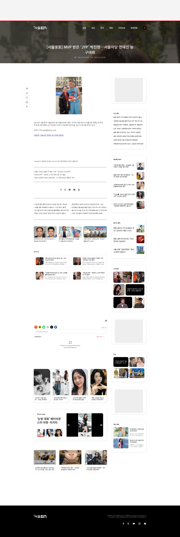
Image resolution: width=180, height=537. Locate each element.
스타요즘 (121, 28)
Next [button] (101, 425)
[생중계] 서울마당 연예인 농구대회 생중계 (48, 135)
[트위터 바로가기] (128, 523)
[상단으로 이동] (27, 107)
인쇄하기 (27, 102)
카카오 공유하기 (69, 190)
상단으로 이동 (27, 107)
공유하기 (27, 93)
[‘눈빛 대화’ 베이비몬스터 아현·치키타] (85, 425)
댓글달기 (27, 97)
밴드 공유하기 (79, 190)
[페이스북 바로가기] (123, 523)
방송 (93, 28)
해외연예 (134, 28)
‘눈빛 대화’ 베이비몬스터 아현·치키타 (49, 420)
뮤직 (102, 28)
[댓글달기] (27, 97)
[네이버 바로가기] (145, 523)
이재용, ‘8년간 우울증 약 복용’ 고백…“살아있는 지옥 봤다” (52, 171)
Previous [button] (68, 425)
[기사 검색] (143, 28)
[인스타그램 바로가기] (139, 523)
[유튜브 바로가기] (134, 523)
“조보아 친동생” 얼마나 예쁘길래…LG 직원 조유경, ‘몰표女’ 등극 (54, 177)
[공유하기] (27, 93)
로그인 (144, 515)
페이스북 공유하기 (61, 190)
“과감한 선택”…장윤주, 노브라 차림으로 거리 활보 (50, 174)
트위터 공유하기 (65, 190)
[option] (85, 425)
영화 (111, 28)
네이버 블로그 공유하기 (74, 190)
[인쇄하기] (27, 102)
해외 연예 (116, 424)
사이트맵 (140, 515)
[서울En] (40, 27)
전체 (84, 28)
